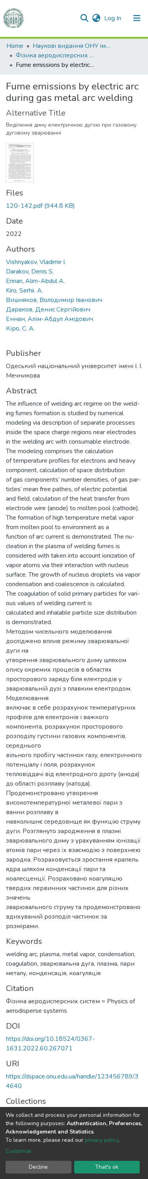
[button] (96, 18)
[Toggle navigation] (137, 18)
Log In (113, 18)
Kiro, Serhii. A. (24, 290)
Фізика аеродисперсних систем (55, 55)
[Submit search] (84, 18)
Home (14, 46)
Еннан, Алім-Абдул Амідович (49, 319)
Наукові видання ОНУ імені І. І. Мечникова (72, 46)
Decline (38, 1167)
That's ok (106, 1167)
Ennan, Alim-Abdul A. (35, 281)
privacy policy (101, 1140)
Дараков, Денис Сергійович (48, 309)
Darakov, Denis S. (30, 271)
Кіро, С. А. (20, 328)
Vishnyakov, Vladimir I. (36, 262)
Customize (18, 1151)
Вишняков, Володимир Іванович (54, 300)
